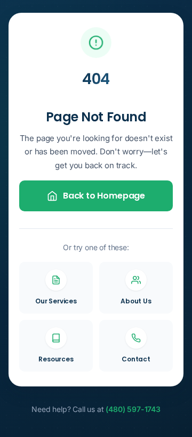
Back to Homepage (104, 195)
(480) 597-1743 (133, 409)
